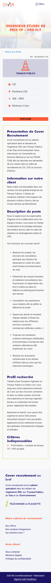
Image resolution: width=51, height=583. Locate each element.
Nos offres (10, 526)
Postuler (25, 119)
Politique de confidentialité (18, 558)
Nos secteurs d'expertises (18, 529)
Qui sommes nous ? (14, 532)
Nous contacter (12, 552)
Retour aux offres (13, 52)
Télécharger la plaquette (25, 504)
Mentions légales (13, 555)
